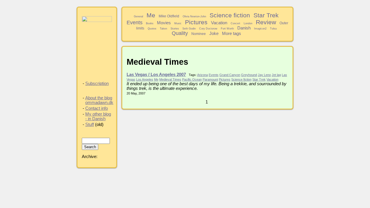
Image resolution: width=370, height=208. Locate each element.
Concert (235, 23)
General (138, 16)
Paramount (210, 79)
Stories (175, 28)
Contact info (96, 108)
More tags (231, 33)
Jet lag (276, 75)
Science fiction (230, 15)
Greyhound (249, 75)
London (248, 23)
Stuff (89, 124)
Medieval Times (170, 79)
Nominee (198, 34)
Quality (180, 33)
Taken (163, 28)
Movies (164, 23)
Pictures (196, 22)
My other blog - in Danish (98, 116)
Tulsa (273, 28)
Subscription (97, 83)
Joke (214, 33)
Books (149, 23)
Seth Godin (189, 28)
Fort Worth (227, 28)
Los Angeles (144, 79)
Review (266, 22)
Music (178, 23)
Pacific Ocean (192, 79)
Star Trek (266, 15)
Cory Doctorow (208, 28)
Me (151, 15)
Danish (244, 28)
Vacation (219, 23)
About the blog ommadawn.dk (99, 100)
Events (135, 22)
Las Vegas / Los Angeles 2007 (156, 74)
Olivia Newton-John (194, 16)
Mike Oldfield (169, 16)
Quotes (152, 28)
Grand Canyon (229, 75)
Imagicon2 (260, 28)
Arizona (202, 75)
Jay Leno (264, 75)
